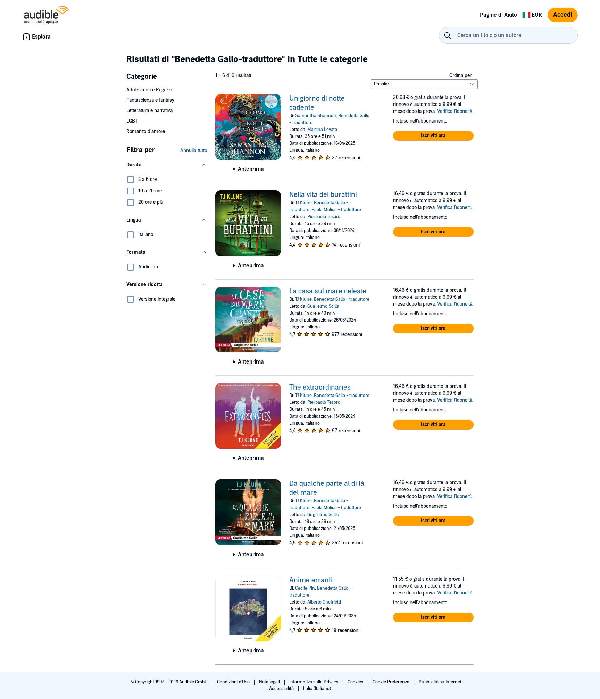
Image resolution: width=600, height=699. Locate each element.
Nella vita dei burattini (323, 195)
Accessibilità (282, 688)
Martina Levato (322, 129)
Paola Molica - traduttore (336, 210)
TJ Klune (303, 203)
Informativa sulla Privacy (314, 682)
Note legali (270, 682)
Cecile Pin (305, 588)
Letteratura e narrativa (149, 111)
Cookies (356, 682)
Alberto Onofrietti (324, 602)
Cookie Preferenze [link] (391, 682)
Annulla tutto (193, 150)
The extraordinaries (320, 387)
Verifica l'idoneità (455, 111)
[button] (166, 165)
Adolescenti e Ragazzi (149, 90)
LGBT (132, 121)
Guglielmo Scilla (323, 306)
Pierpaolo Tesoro (323, 216)
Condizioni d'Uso (234, 682)
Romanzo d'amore (145, 131)
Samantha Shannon (315, 115)
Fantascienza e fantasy (150, 100)
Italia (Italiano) (317, 688)
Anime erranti (311, 580)
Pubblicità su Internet (440, 682)
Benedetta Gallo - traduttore (341, 299)
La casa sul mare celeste (327, 291)
